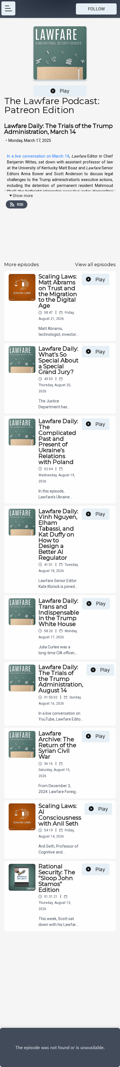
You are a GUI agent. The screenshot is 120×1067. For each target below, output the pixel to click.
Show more (23, 195)
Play (64, 91)
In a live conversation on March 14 (38, 156)
